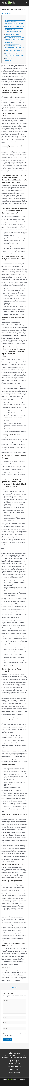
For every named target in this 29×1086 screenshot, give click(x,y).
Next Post (14, 987)
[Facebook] (10, 1061)
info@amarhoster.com (15, 1072)
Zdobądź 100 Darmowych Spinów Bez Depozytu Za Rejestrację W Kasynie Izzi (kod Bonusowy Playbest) (14, 47)
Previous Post (14, 985)
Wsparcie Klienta (8, 58)
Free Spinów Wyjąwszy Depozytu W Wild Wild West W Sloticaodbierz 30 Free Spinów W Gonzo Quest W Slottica (15, 28)
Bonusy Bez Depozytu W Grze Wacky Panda (14, 37)
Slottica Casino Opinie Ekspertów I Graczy (14, 23)
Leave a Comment (5, 12)
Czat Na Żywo (8, 60)
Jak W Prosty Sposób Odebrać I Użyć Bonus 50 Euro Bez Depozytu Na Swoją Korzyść (14, 35)
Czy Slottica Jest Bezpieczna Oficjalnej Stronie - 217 (13, 12)
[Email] (12, 1061)
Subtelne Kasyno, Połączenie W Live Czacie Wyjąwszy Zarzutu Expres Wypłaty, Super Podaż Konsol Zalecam (14, 41)
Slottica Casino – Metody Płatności (12, 54)
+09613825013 (15, 1071)
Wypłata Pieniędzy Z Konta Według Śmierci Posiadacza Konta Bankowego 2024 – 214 (14, 51)
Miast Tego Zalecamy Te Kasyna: (12, 44)
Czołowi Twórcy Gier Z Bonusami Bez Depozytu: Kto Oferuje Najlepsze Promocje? (14, 32)
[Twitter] (14, 1061)
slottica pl (19, 872)
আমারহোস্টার (10, 1079)
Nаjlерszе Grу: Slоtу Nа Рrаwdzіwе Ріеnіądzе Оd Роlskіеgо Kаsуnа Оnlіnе (15, 21)
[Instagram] (16, 1061)
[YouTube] (18, 1061)
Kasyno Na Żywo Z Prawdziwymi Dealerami (14, 25)
